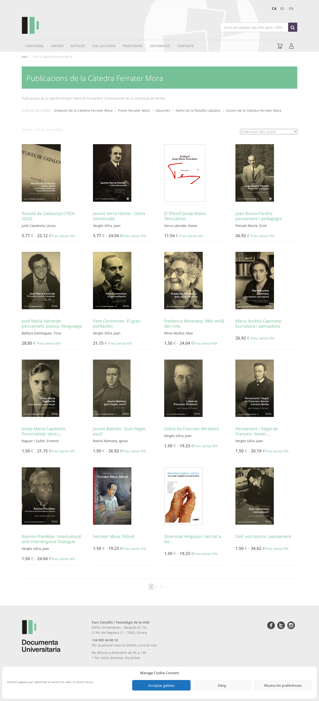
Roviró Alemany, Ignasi (110, 441)
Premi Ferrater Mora (134, 110)
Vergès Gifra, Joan (249, 441)
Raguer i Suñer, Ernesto (40, 441)
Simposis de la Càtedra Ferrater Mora (83, 110)
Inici (24, 57)
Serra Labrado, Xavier (181, 225)
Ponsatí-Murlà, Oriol (251, 225)
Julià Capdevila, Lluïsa (39, 225)
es (282, 8)
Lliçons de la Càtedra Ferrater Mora (253, 110)
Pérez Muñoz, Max (178, 333)
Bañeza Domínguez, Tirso (41, 333)
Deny (222, 685)
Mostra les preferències (283, 685)
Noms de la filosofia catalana (198, 110)
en (291, 8)
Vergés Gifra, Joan (107, 225)
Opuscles (163, 110)
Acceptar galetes (161, 685)
